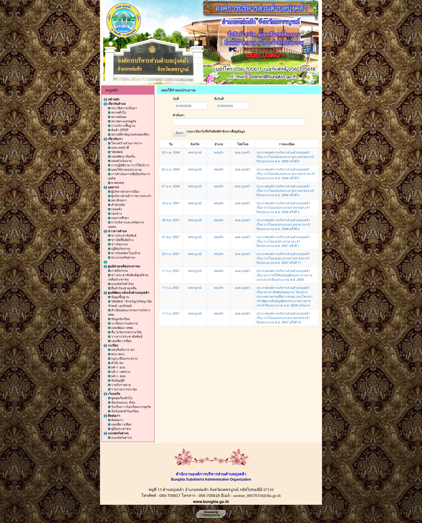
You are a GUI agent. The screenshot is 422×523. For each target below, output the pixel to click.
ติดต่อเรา (113, 415)
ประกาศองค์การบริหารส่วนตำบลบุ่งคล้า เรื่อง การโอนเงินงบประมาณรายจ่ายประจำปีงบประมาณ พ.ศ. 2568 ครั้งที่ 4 (285, 190)
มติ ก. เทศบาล (120, 371)
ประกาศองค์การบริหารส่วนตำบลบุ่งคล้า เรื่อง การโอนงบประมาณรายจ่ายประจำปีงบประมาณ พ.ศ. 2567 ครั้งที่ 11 (283, 258)
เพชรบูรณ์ (195, 152)
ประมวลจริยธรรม (122, 257)
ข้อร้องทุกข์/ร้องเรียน (124, 411)
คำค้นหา (178, 115)
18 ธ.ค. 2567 (171, 203)
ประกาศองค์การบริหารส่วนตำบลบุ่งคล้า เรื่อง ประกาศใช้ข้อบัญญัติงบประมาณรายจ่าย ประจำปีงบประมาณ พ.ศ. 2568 (284, 275)
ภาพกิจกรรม (119, 270)
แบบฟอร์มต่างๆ (118, 433)
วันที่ (176, 98)
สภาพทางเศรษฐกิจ (123, 121)
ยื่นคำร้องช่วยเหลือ (123, 288)
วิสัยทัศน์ (116, 152)
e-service (117, 182)
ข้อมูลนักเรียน (120, 319)
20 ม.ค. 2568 (171, 169)
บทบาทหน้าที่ (119, 147)
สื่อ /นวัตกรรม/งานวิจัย (126, 332)
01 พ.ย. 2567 (171, 237)
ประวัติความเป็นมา (123, 108)
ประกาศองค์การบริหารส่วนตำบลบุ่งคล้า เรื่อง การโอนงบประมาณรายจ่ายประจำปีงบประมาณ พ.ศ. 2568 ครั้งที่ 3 (283, 207)
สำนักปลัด (117, 204)
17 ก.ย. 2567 (171, 270)
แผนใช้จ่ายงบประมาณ (126, 169)
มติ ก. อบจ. (118, 367)
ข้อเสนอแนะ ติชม (122, 402)
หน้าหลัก (113, 99)
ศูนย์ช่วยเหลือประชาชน (123, 266)
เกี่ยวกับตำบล (116, 103)
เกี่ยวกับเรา (115, 138)
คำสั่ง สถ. (117, 362)
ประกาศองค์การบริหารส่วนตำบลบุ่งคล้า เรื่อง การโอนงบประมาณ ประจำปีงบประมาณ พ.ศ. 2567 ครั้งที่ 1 (283, 241)
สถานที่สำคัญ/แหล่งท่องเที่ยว (129, 134)
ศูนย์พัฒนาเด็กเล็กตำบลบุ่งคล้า (128, 292)
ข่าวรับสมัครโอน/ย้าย (125, 253)
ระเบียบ (112, 345)
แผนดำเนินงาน (121, 160)
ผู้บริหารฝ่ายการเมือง (124, 191)
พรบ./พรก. (117, 354)
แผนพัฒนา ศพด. (122, 327)
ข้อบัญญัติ (117, 380)
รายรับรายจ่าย (120, 384)
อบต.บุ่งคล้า (243, 152)
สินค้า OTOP (119, 130)
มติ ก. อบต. (118, 376)
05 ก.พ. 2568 (171, 152)
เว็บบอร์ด (113, 393)
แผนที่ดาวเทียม (120, 340)
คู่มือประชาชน (120, 428)
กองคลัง (116, 209)
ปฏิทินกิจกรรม (120, 248)
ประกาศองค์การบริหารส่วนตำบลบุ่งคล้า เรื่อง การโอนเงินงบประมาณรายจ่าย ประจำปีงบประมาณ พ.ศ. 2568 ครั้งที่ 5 (285, 173)
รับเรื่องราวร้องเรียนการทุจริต (130, 406)
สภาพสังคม (118, 116)
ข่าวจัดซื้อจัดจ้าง (121, 239)
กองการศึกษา (119, 217)
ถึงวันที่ (219, 98)
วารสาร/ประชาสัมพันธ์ (126, 336)
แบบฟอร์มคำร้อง (122, 283)
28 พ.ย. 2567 (171, 220)
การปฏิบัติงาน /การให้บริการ (129, 165)
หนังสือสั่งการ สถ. (122, 349)
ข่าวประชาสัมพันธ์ (123, 235)
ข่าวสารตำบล (117, 231)
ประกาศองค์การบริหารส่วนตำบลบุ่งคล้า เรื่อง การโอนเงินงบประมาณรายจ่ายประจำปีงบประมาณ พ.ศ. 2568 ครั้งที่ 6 (285, 156)
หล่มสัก (219, 152)
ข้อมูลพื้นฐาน (119, 297)
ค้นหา (180, 132)
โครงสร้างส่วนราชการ (126, 143)
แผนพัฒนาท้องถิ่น (122, 156)
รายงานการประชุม (123, 389)
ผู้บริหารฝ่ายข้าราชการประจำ (130, 196)
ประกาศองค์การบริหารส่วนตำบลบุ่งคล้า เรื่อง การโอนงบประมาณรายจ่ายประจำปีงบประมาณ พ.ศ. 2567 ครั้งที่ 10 (283, 317)
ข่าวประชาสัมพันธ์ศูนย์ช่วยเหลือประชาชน (128, 277)
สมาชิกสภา (118, 200)
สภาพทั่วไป (118, 112)
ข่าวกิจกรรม (119, 244)
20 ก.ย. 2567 (171, 254)
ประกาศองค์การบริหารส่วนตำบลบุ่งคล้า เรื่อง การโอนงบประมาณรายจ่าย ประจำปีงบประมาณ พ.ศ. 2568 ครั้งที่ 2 (283, 224)
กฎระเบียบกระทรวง (124, 358)
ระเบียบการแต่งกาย (124, 323)
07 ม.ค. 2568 (171, 186)
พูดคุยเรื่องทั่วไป (121, 398)
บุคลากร (113, 187)
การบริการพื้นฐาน (122, 125)
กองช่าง (116, 213)
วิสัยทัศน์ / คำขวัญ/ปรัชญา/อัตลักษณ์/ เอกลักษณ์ (130, 303)
